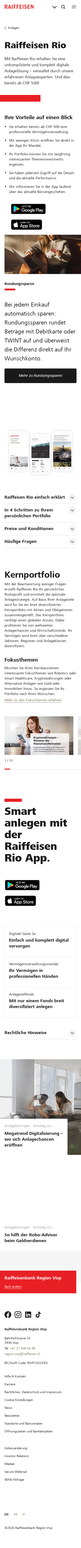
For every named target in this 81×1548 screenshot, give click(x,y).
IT (23, 1514)
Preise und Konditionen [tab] (29, 528)
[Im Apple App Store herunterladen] (43, 224)
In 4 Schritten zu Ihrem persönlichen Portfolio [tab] (29, 512)
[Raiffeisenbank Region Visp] (19, 6)
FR (15, 1514)
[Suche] (63, 6)
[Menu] (74, 6)
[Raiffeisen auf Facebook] (7, 1314)
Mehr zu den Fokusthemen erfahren (33, 700)
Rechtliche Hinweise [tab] (25, 1032)
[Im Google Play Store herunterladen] (43, 209)
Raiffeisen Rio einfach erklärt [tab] (34, 497)
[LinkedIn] (28, 1314)
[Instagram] (18, 1314)
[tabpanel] (37, 742)
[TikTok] (38, 1314)
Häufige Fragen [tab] (20, 541)
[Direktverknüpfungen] (54, 6)
